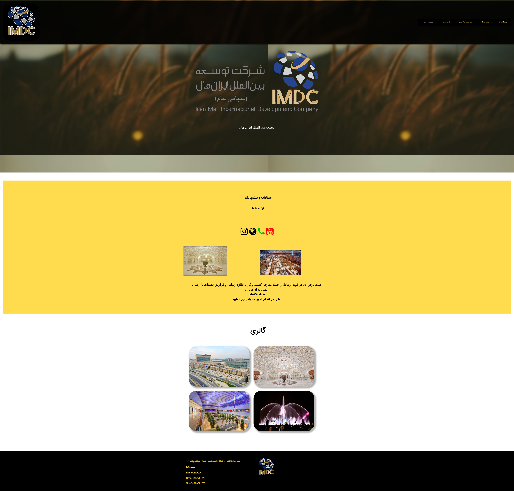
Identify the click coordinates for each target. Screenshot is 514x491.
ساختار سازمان (465, 22)
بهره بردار (485, 22)
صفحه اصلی (428, 22)
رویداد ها (503, 22)
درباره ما (446, 22)
